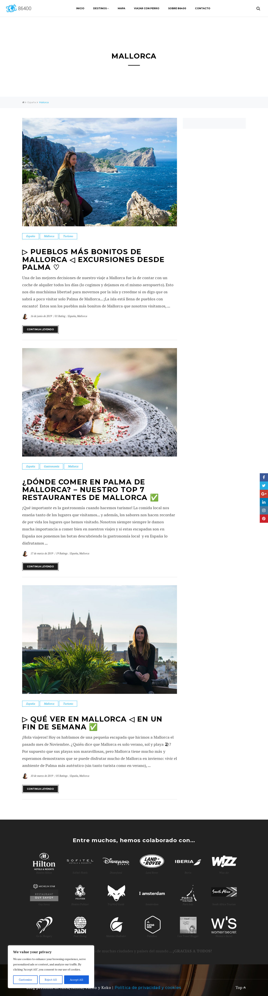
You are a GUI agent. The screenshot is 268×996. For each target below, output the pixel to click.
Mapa (121, 8)
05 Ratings (61, 776)
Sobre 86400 (177, 8)
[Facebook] (264, 477)
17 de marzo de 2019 (42, 553)
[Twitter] (264, 485)
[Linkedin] (264, 502)
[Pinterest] (264, 519)
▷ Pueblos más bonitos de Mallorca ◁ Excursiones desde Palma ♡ (93, 259)
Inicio (80, 8)
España (31, 102)
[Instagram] (264, 510)
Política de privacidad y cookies (148, 987)
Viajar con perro (146, 8)
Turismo (68, 236)
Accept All (76, 979)
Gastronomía (51, 466)
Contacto (202, 8)
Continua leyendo (40, 329)
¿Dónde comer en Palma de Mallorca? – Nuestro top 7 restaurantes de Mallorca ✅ (90, 490)
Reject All (51, 979)
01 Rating (60, 316)
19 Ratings (61, 553)
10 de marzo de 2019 (42, 776)
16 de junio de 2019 (42, 316)
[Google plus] (264, 494)
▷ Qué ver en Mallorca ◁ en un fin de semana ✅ (92, 723)
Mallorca (49, 236)
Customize (25, 979)
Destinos (100, 8)
